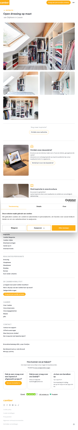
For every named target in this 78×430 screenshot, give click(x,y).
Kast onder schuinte (10, 274)
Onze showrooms (9, 308)
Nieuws (5, 314)
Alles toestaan (64, 228)
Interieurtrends (8, 248)
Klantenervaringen (9, 243)
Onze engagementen (10, 311)
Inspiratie (6, 234)
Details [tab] (39, 206)
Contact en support (9, 327)
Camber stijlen (8, 240)
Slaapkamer (7, 262)
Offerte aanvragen (9, 330)
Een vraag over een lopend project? (14, 336)
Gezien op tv (7, 246)
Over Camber (7, 305)
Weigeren (14, 228)
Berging (5, 268)
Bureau (5, 271)
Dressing (6, 259)
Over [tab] (64, 206)
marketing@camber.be (36, 381)
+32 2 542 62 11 (57, 379)
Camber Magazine (9, 237)
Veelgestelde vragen (9, 290)
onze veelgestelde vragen (42, 368)
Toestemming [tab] (13, 206)
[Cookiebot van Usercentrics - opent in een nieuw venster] (67, 200)
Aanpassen (38, 228)
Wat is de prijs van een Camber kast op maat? (18, 287)
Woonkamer (7, 265)
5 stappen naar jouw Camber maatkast (15, 285)
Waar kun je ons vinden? (11, 333)
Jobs (4, 316)
